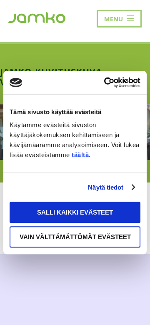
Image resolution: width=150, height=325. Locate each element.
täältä (80, 154)
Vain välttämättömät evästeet (75, 236)
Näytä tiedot (105, 187)
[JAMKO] (36, 16)
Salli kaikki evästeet (75, 212)
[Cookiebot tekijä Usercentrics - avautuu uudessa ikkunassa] (105, 82)
